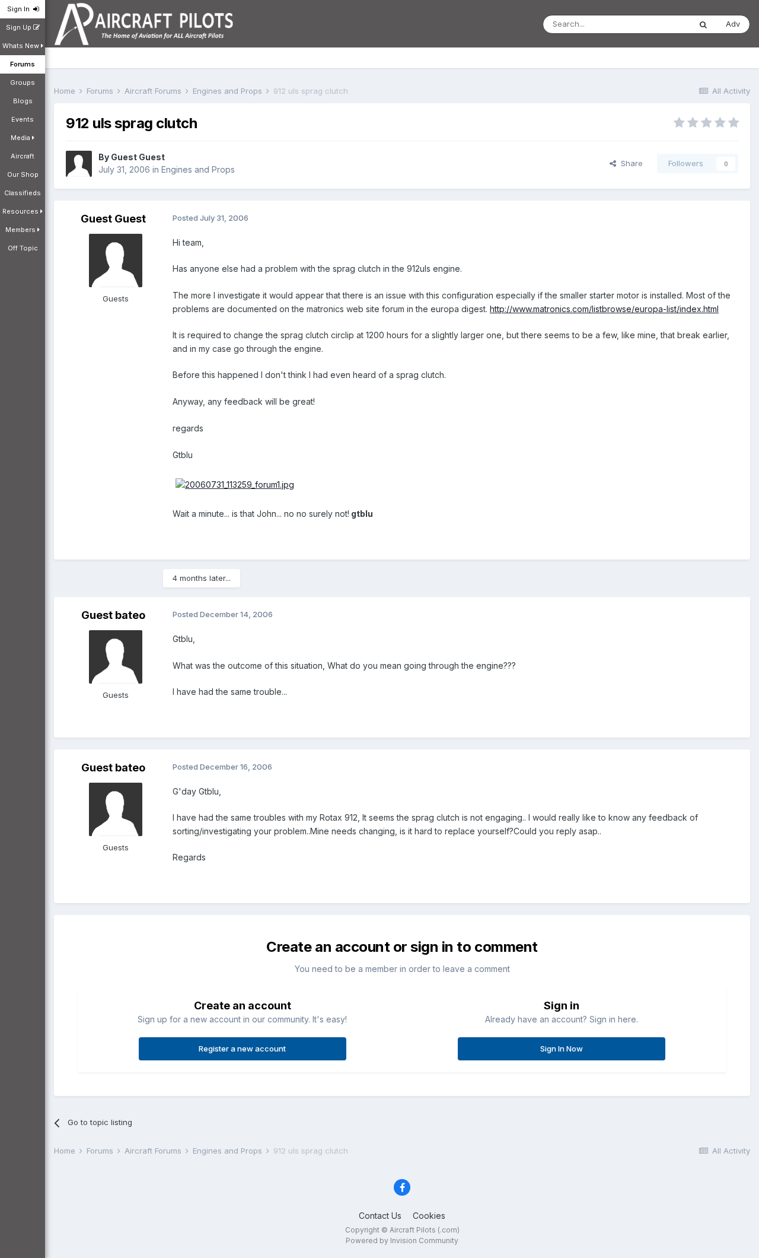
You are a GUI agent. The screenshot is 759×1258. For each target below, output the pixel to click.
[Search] (703, 24)
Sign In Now (561, 1048)
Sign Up (19, 27)
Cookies (429, 1216)
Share (629, 163)
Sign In (20, 9)
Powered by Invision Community (402, 1240)
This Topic (655, 24)
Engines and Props (198, 169)
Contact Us (380, 1216)
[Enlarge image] (235, 484)
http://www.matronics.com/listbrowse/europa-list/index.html (604, 309)
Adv (733, 23)
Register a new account (242, 1048)
